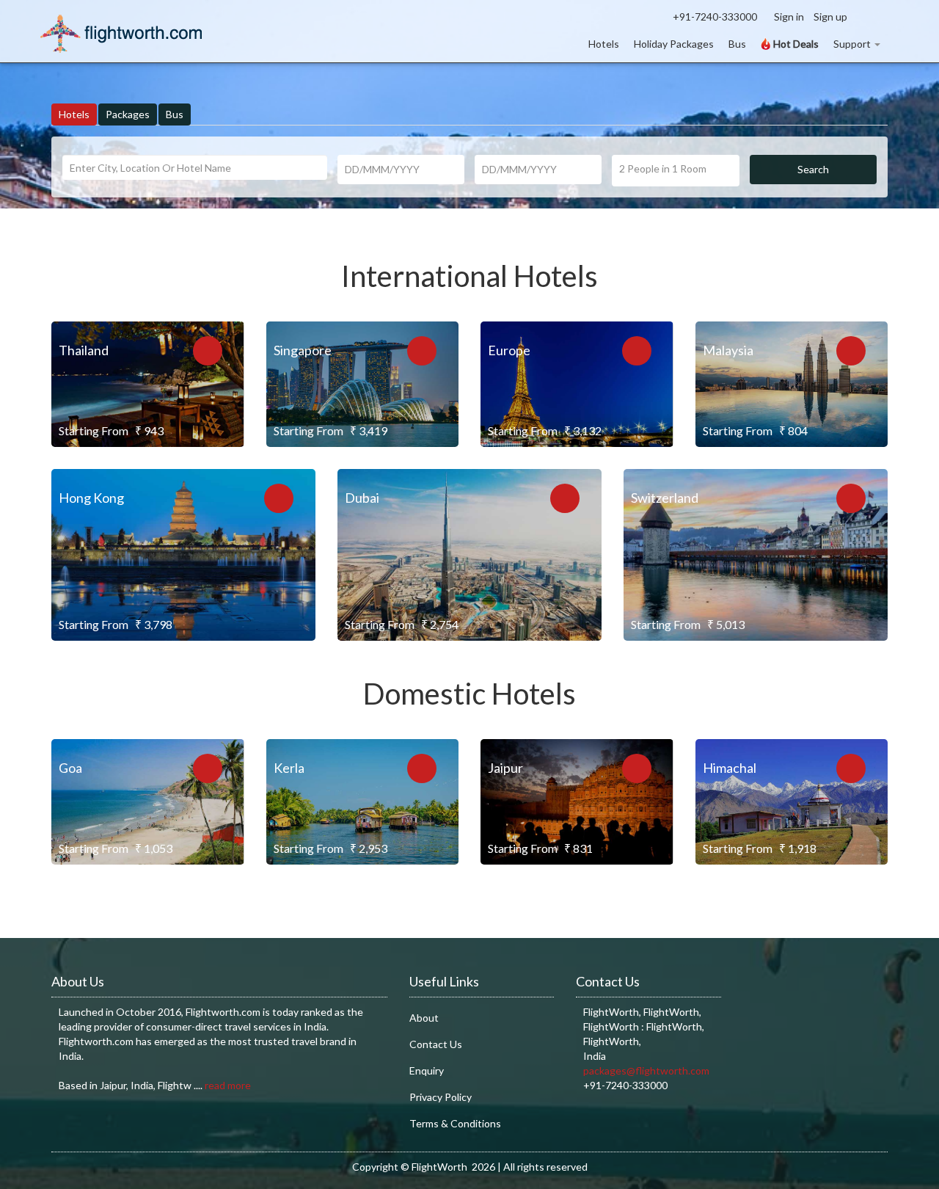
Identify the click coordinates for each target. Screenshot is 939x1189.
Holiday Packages (674, 43)
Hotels (603, 43)
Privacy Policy (440, 1097)
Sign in (789, 16)
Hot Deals (795, 43)
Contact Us (435, 1044)
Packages (128, 114)
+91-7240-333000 (715, 16)
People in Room (662, 168)
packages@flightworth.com (646, 1070)
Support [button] (852, 43)
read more (228, 1085)
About (424, 1017)
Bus (737, 43)
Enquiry (426, 1070)
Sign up (830, 16)
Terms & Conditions (455, 1123)
